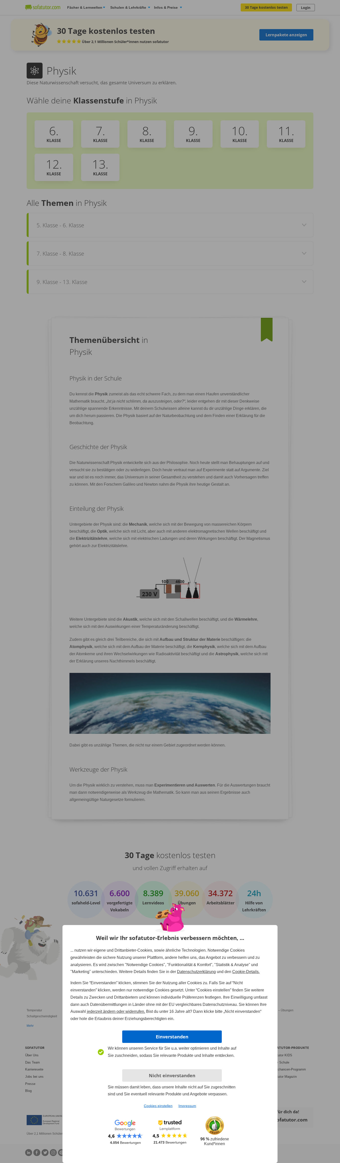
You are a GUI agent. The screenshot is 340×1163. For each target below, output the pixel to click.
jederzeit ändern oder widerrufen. (116, 1011)
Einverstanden (172, 1037)
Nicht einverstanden (172, 1075)
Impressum (187, 1106)
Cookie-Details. (246, 972)
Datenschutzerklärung (196, 972)
